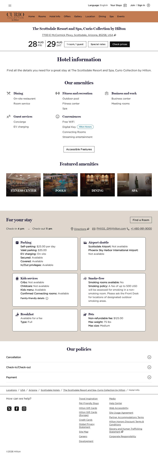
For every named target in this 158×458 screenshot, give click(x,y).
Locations (11, 390)
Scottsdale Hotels (50, 390)
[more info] (47, 298)
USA (22, 390)
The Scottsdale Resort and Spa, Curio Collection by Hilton (94, 390)
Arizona (33, 390)
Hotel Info (134, 390)
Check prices (121, 44)
